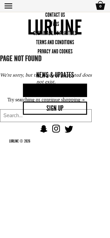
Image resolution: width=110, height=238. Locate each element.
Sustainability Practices (55, 33)
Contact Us (55, 15)
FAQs (55, 24)
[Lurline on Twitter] (68, 131)
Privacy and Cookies (55, 51)
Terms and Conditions (55, 42)
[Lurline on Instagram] (56, 131)
